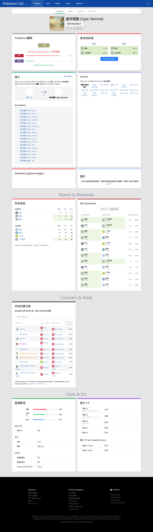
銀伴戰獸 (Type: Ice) (27, 145)
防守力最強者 (33, 495)
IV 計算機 (72, 493)
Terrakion (23, 344)
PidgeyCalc (73, 501)
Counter (46, 339)
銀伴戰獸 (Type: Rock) (28, 151)
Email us (116, 490)
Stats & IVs (93, 11)
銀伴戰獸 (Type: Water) (28, 157)
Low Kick (46, 334)
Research (79, 3)
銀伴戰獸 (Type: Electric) (29, 120)
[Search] (148, 3)
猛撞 (115, 48)
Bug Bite (46, 362)
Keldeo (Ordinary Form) (28, 353)
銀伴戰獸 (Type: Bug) (27, 110)
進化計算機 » (68, 76)
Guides (57, 3)
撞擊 (85, 48)
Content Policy (115, 497)
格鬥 (19, 56)
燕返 (20, 229)
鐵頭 (20, 233)
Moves (70, 11)
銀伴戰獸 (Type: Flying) (28, 132)
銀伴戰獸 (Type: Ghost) (28, 135)
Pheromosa (23, 334)
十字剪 (21, 236)
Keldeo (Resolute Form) (28, 357)
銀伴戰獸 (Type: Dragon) (29, 117)
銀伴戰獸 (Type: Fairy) (28, 123)
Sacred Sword (59, 344)
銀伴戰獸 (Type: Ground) (29, 142)
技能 (29, 501)
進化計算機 (72, 495)
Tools (48, 3)
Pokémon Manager (76, 506)
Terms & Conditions (117, 503)
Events (68, 3)
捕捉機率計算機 (74, 498)
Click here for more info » (36, 384)
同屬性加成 (28, 245)
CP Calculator (74, 503)
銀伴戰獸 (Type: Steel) (28, 154)
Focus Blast (58, 334)
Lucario (22, 329)
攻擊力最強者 (33, 493)
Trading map (73, 509)
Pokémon (37, 3)
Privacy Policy (115, 495)
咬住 (20, 213)
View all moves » (109, 59)
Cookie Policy (115, 500)
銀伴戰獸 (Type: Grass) (28, 139)
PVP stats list (33, 503)
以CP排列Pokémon (35, 498)
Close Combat (59, 349)
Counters (80, 11)
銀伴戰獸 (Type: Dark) (28, 114)
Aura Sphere (59, 329)
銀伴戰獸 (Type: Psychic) (29, 148)
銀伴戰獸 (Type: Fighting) (29, 126)
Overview (60, 11)
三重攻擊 (87, 53)
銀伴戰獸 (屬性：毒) (27, 161)
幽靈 (19, 61)
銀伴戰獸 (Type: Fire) (27, 129)
